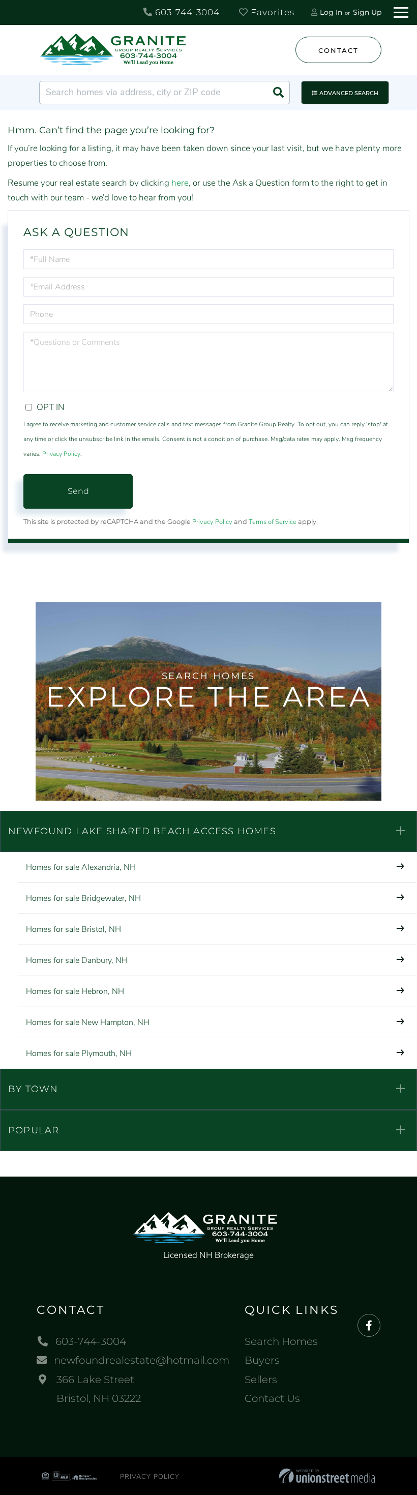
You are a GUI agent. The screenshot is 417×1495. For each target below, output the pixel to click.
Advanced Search (348, 93)
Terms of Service (272, 521)
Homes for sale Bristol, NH (73, 929)
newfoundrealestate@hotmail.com (141, 1360)
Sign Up (367, 12)
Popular (33, 1130)
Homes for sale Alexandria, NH (81, 867)
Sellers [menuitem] (261, 1379)
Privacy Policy (61, 454)
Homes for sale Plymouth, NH (79, 1053)
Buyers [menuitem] (262, 1360)
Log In (331, 12)
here (180, 183)
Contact (338, 50)
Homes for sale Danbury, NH (77, 960)
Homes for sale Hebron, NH (75, 991)
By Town (33, 1089)
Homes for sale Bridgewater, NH (83, 898)
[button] (278, 92)
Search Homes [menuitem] (281, 1341)
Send (78, 491)
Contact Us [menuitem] (272, 1398)
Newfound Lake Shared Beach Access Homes (142, 831)
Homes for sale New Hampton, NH (88, 1022)
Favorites (271, 12)
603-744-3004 (186, 12)
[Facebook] (369, 1325)
